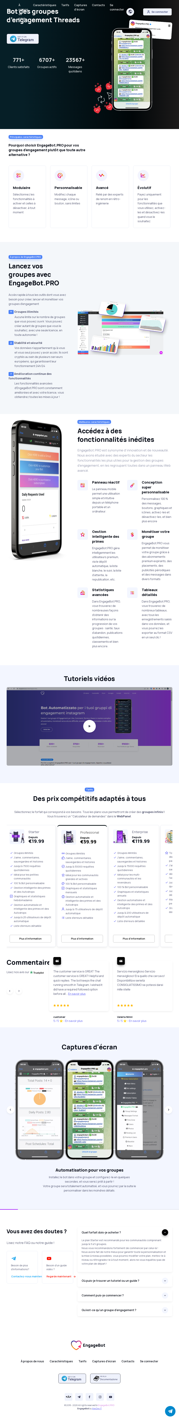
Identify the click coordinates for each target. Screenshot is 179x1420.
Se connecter (117, 7)
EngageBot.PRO (106, 1405)
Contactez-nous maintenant (28, 1276)
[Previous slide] (10, 991)
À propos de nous (23, 11)
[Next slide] (19, 991)
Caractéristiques (44, 5)
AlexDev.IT (97, 1408)
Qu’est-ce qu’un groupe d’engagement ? (109, 1310)
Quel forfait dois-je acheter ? (101, 1232)
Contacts (98, 5)
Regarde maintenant (58, 1276)
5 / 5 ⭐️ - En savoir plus (68, 1021)
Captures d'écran (80, 7)
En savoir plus (77, 994)
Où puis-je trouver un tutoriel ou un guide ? (110, 1281)
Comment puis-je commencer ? (103, 1295)
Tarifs (65, 5)
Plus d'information (30, 938)
